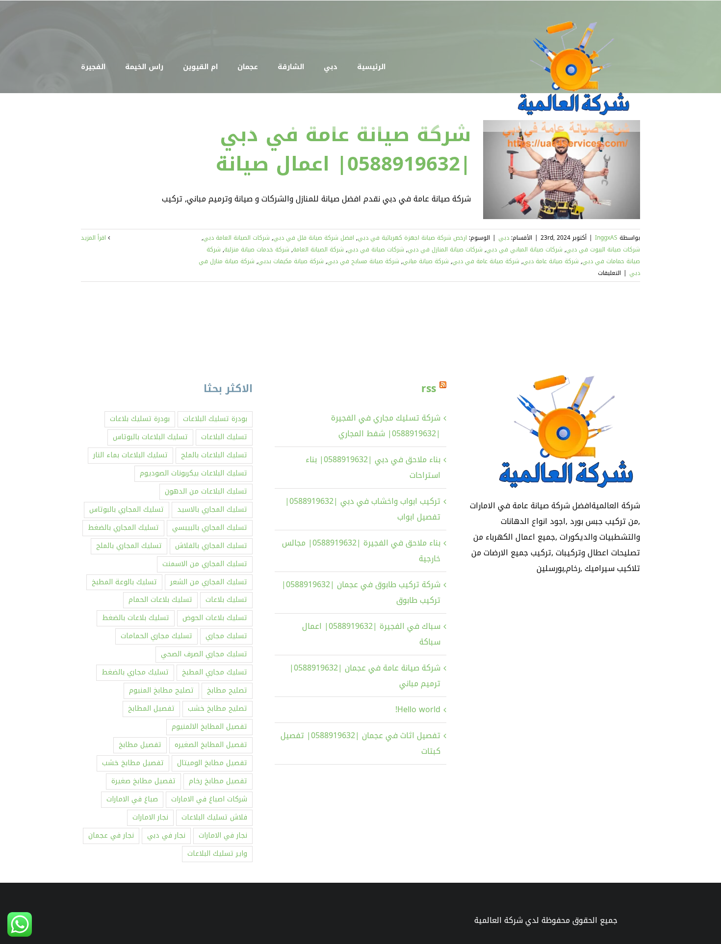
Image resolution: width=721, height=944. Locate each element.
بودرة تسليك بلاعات (140, 418)
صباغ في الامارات (132, 799)
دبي (503, 237)
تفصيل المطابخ (151, 708)
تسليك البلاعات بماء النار (130, 455)
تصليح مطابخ (227, 690)
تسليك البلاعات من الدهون (206, 491)
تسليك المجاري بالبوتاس (126, 509)
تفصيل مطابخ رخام (218, 781)
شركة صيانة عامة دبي (551, 261)
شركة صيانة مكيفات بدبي (291, 261)
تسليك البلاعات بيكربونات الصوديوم (193, 473)
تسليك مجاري (226, 636)
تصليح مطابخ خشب (217, 708)
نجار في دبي (166, 835)
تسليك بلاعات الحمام (160, 599)
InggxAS (606, 237)
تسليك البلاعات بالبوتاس (150, 437)
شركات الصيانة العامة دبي (236, 237)
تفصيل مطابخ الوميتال (212, 763)
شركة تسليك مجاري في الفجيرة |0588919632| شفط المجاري (385, 425)
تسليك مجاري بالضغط (135, 672)
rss (428, 388)
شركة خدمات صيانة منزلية (256, 249)
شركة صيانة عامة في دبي (485, 261)
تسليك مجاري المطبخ (214, 672)
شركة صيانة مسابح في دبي (363, 261)
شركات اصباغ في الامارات (209, 799)
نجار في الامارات (223, 835)
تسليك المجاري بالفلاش (211, 545)
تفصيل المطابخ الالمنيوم (209, 726)
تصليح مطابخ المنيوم (161, 690)
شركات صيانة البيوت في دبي (603, 249)
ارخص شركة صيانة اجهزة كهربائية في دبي (412, 237)
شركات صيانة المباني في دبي (524, 249)
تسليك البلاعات (224, 437)
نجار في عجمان (111, 835)
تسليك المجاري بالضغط (123, 527)
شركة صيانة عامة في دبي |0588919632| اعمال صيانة (343, 149)
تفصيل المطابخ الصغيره (211, 744)
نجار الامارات (150, 817)
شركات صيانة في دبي (375, 249)
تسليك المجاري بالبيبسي (209, 527)
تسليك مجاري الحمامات (156, 636)
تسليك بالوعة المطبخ (124, 582)
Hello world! (417, 709)
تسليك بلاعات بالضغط (135, 617)
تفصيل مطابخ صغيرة (143, 781)
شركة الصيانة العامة (318, 249)
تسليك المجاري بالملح (129, 545)
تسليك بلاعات (226, 599)
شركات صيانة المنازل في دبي (445, 249)
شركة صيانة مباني (426, 261)
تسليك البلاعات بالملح (214, 455)
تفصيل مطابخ (140, 744)
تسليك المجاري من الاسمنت (204, 564)
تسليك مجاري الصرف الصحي (204, 654)
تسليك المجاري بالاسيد (212, 509)
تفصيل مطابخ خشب (133, 763)
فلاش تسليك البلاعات (214, 817)
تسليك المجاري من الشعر (208, 582)
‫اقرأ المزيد (94, 237)
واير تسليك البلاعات (217, 853)
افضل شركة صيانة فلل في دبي (313, 237)
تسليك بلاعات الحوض (214, 617)
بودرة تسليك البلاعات (215, 418)
